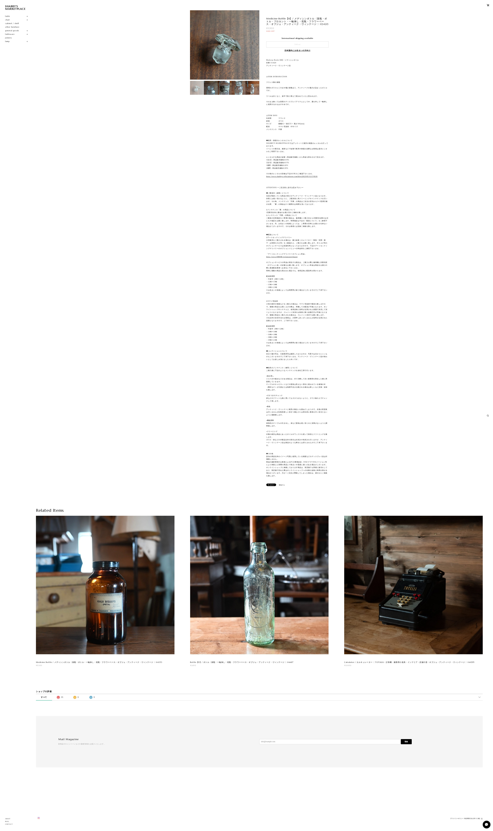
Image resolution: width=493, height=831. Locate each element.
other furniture (12, 27)
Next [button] (256, 44)
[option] (224, 45)
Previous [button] (192, 44)
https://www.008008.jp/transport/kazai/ (282, 257)
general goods (12, 30)
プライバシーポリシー (456, 818)
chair (7, 20)
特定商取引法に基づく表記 (472, 818)
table (7, 16)
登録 (406, 742)
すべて (44, 697)
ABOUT (8, 819)
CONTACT (9, 824)
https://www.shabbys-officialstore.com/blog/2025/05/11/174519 (291, 176)
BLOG (7, 821)
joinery (8, 38)
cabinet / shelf (12, 23)
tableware (10, 34)
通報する (282, 485)
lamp (7, 41)
